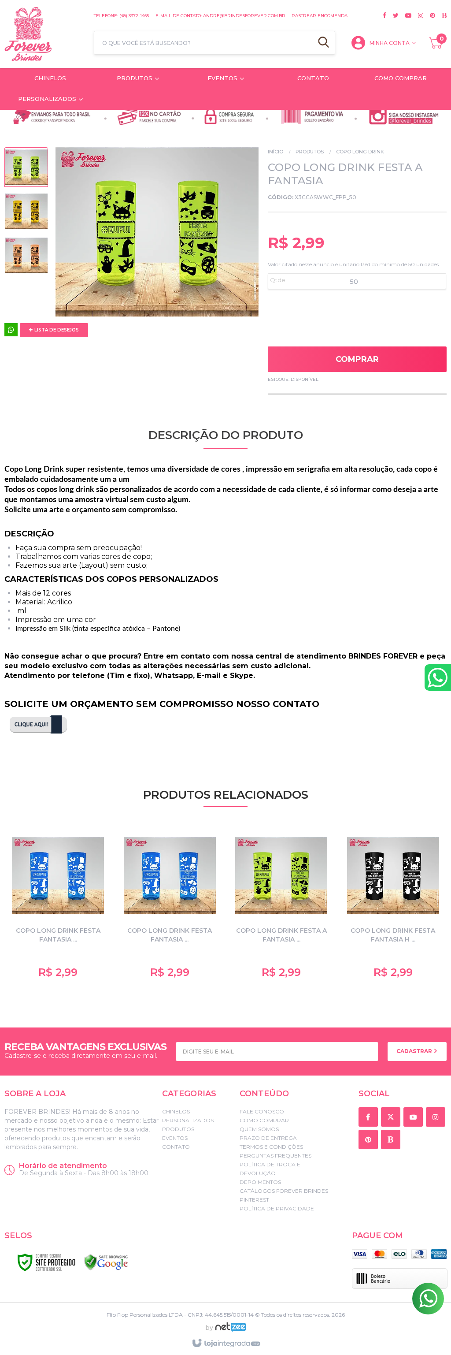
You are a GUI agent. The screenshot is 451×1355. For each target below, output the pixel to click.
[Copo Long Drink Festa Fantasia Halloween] (393, 906)
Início (275, 152)
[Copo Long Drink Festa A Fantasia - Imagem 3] (26, 257)
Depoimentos (260, 1182)
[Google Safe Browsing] (106, 1262)
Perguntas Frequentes (275, 1155)
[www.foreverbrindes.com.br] (44, 34)
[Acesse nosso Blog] (441, 15)
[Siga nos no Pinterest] (429, 15)
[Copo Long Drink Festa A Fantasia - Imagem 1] (26, 169)
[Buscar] (323, 43)
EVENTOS (175, 1138)
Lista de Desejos (56, 330)
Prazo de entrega (268, 1138)
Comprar (357, 359)
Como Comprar (264, 1120)
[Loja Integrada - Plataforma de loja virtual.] (225, 1343)
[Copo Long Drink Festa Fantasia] (58, 906)
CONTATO (176, 1146)
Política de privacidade (277, 1208)
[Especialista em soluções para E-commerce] (230, 1331)
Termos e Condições (271, 1146)
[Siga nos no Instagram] (417, 15)
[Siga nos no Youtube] (405, 15)
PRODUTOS (310, 152)
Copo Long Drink (360, 152)
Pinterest (254, 1199)
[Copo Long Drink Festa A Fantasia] (281, 906)
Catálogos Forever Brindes (284, 1190)
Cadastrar (414, 1051)
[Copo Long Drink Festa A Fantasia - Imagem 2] (26, 213)
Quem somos (259, 1129)
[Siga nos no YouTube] (414, 1117)
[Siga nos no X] (392, 15)
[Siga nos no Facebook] (384, 15)
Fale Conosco (262, 1111)
